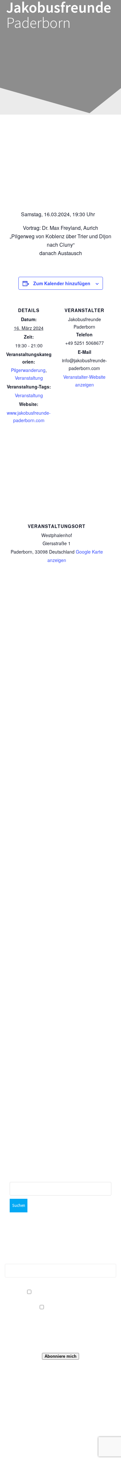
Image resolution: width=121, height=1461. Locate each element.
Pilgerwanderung (28, 370)
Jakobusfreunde (58, 15)
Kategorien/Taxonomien (60, 1299)
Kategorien (64, 1317)
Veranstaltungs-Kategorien (64, 1337)
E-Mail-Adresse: (60, 1260)
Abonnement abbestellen (63, 1292)
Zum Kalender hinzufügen (61, 283)
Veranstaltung (29, 378)
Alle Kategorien (64, 1307)
